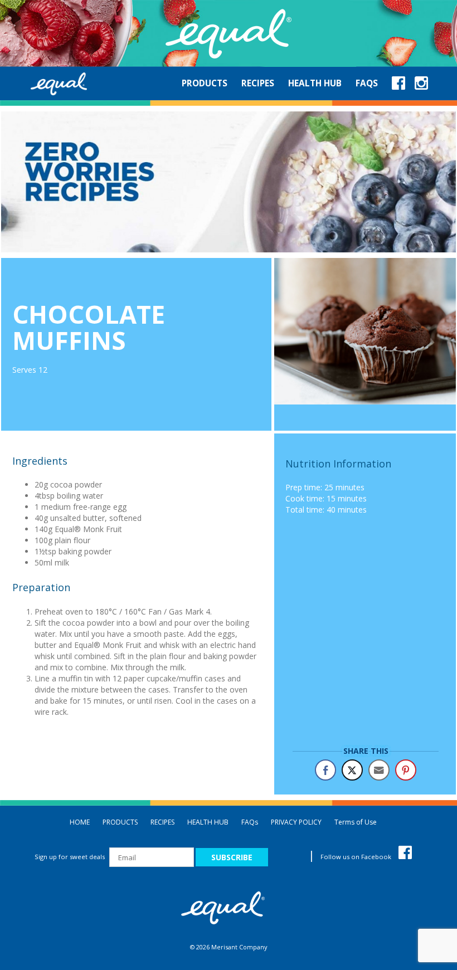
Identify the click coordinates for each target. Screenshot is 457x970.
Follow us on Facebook (356, 856)
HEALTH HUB (208, 822)
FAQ (249, 822)
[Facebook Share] (325, 770)
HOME (80, 822)
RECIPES (162, 822)
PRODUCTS (120, 822)
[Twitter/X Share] (352, 770)
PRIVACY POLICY (296, 822)
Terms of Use (355, 822)
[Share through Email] (379, 770)
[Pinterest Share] (405, 770)
